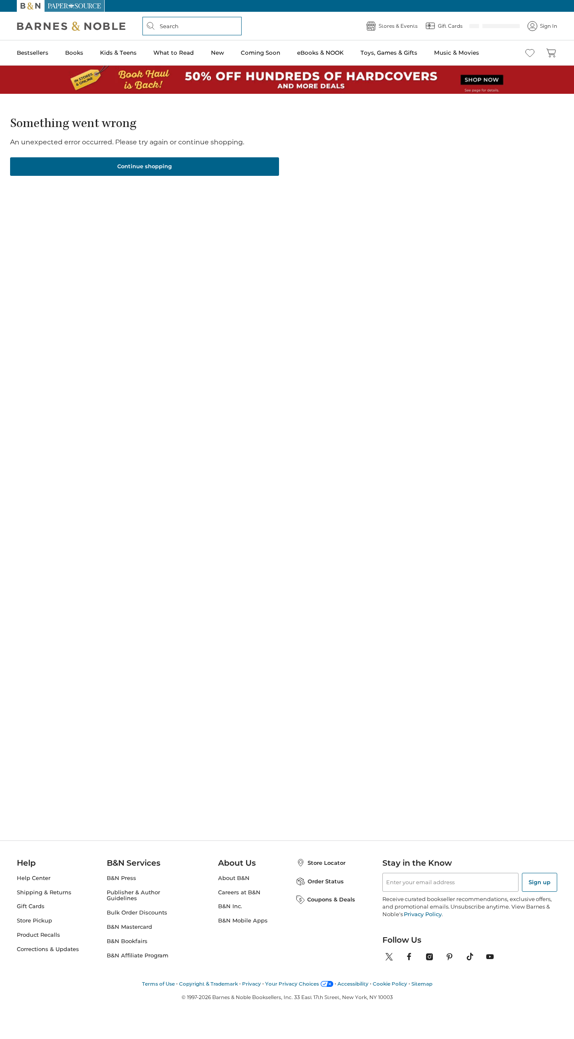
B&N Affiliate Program (138, 953)
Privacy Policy (422, 911)
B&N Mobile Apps (243, 918)
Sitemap (421, 981)
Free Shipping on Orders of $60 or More (287, 6)
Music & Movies (456, 52)
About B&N (234, 875)
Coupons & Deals (331, 896)
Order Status (326, 878)
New (217, 52)
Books (74, 52)
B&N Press (121, 875)
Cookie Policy (390, 981)
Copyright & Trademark (208, 981)
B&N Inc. (230, 904)
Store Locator (326, 860)
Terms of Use (158, 981)
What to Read (173, 52)
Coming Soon (260, 52)
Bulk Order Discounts (137, 910)
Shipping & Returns (44, 890)
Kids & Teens (118, 52)
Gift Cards (31, 904)
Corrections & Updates (48, 947)
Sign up (539, 879)
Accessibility (353, 981)
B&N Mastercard (129, 924)
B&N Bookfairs (127, 939)
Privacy (251, 981)
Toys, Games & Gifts (389, 52)
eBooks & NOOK (320, 52)
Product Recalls (38, 932)
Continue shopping (144, 163)
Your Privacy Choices (292, 981)
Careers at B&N (239, 890)
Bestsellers (32, 52)
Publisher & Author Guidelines (133, 893)
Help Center (33, 875)
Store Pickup (34, 918)
